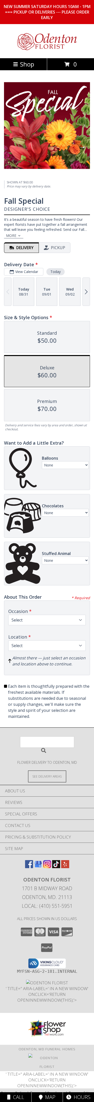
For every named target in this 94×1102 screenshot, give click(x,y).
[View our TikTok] (56, 866)
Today (55, 271)
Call (17, 1097)
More (11, 235)
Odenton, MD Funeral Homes (47, 1049)
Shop (27, 64)
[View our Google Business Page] (38, 866)
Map (49, 1097)
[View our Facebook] (29, 866)
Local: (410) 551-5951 (47, 906)
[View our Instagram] (47, 866)
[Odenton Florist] (47, 50)
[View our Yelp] (65, 866)
